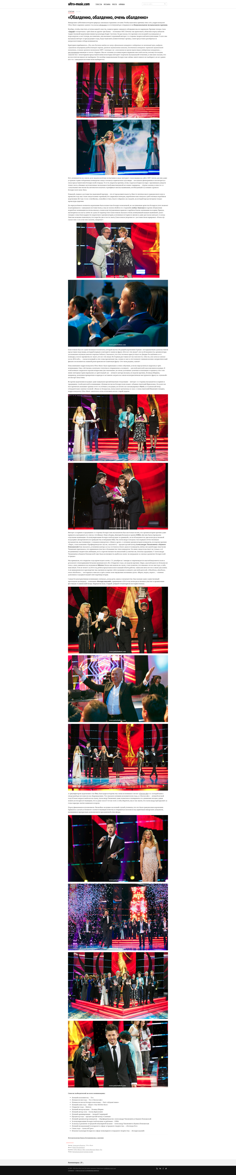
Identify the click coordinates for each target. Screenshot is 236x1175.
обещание (103, 25)
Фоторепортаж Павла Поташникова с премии (86, 1138)
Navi (84, 1149)
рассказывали (73, 52)
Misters (80, 1149)
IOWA (75, 1149)
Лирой (71, 31)
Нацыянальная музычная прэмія (82, 1152)
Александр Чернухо (79, 1145)
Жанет (97, 1149)
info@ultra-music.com (110, 1168)
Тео (101, 1149)
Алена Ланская (90, 1149)
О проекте (71, 1170)
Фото (114, 4)
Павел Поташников (78, 1147)
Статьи (71, 11)
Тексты (99, 4)
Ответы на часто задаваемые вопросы (87, 1170)
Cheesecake (143, 793)
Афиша (122, 4)
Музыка (107, 4)
